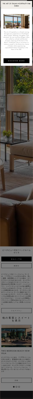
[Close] (29, 3)
